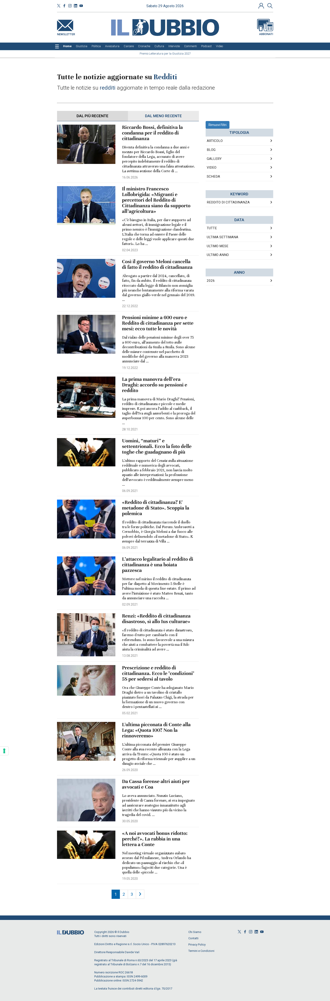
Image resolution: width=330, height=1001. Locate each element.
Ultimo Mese (217, 246)
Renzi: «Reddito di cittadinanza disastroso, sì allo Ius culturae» (156, 619)
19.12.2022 (130, 368)
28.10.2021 (130, 429)
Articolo (215, 141)
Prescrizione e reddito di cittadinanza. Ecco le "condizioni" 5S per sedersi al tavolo (158, 673)
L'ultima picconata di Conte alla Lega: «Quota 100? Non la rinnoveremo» (156, 730)
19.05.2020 (130, 878)
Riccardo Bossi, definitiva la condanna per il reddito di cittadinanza (152, 133)
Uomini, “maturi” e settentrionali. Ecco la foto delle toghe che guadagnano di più (157, 446)
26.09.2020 (130, 770)
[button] (261, 5)
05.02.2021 (130, 713)
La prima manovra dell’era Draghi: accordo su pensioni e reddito (154, 385)
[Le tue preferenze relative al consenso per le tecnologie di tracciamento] (4, 751)
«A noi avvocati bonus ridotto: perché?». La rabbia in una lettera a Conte (155, 839)
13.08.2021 (130, 655)
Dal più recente (92, 116)
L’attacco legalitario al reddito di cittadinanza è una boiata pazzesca (157, 564)
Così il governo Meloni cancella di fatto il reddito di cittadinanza (157, 264)
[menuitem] (67, 46)
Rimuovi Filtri (218, 125)
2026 (211, 281)
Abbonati (266, 34)
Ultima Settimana (222, 237)
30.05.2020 (130, 821)
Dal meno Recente (163, 116)
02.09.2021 (130, 604)
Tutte (212, 228)
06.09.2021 (130, 491)
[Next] (140, 894)
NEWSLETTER (66, 33)
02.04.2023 (130, 250)
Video (211, 167)
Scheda (213, 176)
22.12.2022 (130, 306)
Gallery (214, 159)
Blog (211, 150)
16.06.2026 (130, 177)
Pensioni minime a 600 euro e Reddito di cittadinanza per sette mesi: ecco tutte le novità (158, 323)
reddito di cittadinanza (228, 202)
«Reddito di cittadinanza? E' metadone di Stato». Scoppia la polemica (155, 508)
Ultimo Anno (218, 255)
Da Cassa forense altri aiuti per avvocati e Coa (156, 784)
